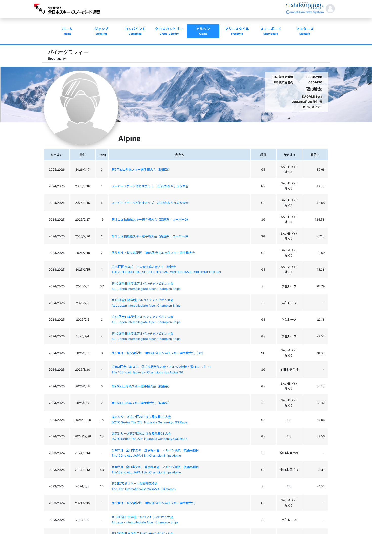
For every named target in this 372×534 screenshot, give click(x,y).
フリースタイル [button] (237, 31)
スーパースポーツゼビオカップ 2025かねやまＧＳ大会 (150, 186)
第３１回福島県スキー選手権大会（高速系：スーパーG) (150, 219)
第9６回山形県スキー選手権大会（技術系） (141, 386)
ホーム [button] (67, 31)
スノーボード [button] (270, 31)
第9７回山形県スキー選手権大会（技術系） (141, 169)
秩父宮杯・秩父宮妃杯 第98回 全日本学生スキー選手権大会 (153, 253)
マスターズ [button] (305, 31)
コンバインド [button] (135, 31)
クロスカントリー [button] (169, 31)
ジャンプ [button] (101, 31)
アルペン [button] (203, 31)
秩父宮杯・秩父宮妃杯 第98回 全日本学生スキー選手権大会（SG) (157, 353)
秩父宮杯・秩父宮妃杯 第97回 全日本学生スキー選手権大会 (153, 503)
